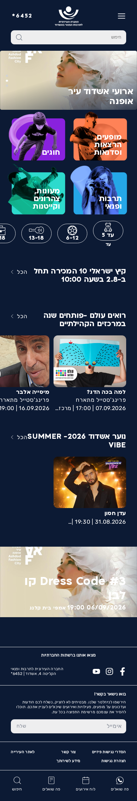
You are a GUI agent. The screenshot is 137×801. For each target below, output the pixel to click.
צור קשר (68, 752)
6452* (22, 16)
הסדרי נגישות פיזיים (109, 752)
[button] (7, 86)
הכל (22, 272)
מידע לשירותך (68, 761)
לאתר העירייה (22, 752)
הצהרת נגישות (113, 761)
